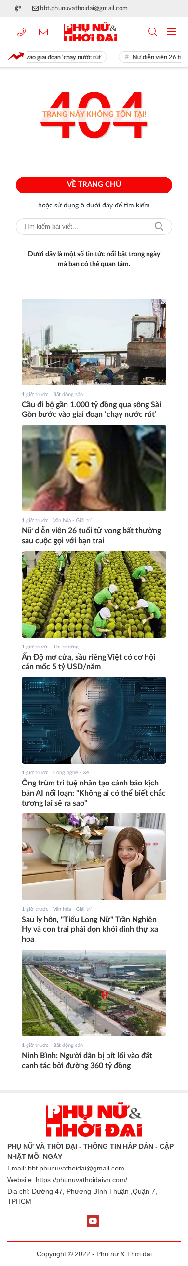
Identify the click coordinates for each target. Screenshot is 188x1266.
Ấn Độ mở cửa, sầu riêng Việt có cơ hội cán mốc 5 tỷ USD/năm (88, 662)
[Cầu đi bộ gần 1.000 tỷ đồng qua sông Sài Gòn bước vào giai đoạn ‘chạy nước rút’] (94, 342)
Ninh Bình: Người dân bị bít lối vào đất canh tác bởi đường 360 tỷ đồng (87, 1061)
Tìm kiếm (159, 226)
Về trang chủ (94, 184)
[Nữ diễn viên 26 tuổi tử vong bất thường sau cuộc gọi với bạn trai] (94, 468)
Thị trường (66, 646)
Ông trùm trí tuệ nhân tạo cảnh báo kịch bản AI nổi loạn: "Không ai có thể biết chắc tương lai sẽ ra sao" (94, 793)
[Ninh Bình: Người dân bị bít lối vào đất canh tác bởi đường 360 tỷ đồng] (94, 993)
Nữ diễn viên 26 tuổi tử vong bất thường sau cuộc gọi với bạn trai (91, 536)
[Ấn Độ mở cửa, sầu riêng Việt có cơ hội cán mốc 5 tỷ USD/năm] (94, 594)
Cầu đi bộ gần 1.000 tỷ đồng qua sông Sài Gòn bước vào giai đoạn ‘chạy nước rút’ (91, 410)
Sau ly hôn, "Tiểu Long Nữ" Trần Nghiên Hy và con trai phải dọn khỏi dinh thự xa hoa (90, 930)
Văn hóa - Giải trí (72, 520)
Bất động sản (68, 394)
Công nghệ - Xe (71, 772)
